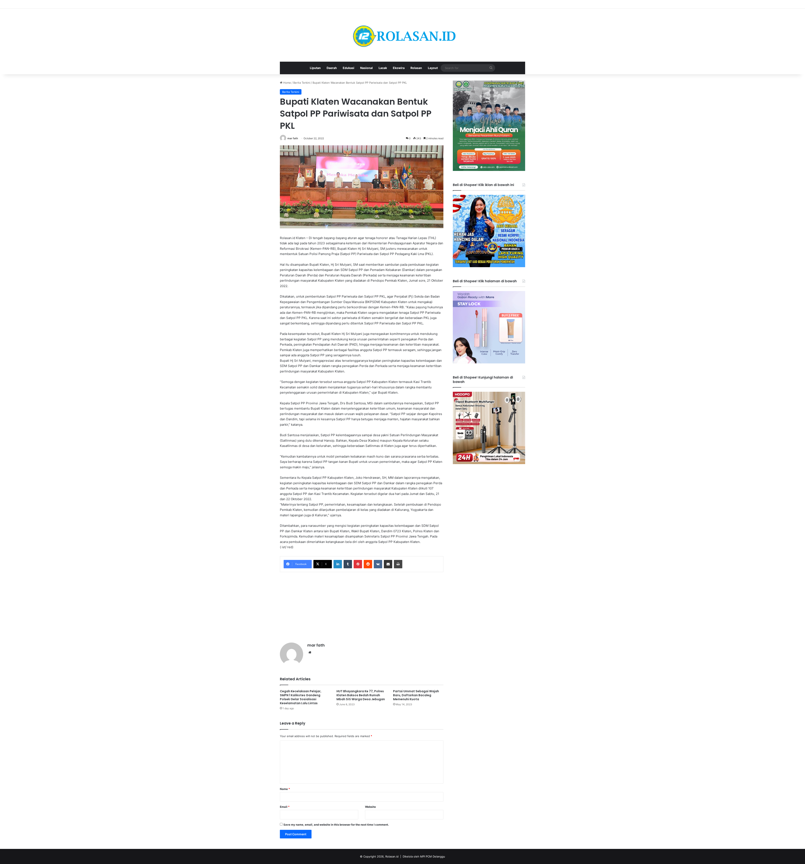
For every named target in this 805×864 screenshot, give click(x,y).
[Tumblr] (348, 564)
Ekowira (399, 68)
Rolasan (416, 68)
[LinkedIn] (338, 564)
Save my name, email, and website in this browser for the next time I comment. (336, 824)
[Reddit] (368, 564)
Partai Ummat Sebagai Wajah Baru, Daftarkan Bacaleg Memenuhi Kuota (416, 695)
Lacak (383, 68)
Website (370, 806)
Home (286, 82)
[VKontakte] (378, 564)
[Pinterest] (358, 564)
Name (285, 789)
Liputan (315, 68)
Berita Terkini (301, 82)
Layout (433, 68)
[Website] (309, 652)
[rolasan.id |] (402, 35)
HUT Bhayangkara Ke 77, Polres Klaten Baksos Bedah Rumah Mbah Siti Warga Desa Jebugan (360, 695)
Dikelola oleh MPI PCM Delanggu (424, 856)
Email (285, 806)
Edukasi (348, 68)
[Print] (398, 564)
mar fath (292, 138)
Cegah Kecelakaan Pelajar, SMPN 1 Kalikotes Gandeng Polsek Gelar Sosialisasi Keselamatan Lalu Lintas (300, 697)
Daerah (332, 68)
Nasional (366, 68)
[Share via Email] (388, 564)
